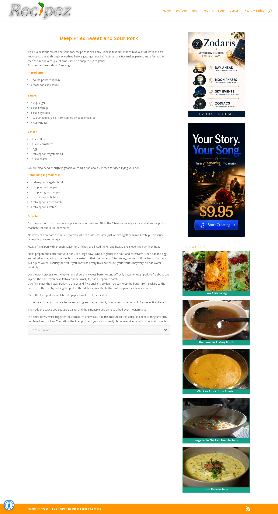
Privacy (44, 508)
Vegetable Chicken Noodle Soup (216, 440)
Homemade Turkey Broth (216, 342)
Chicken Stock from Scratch (216, 391)
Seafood (181, 10)
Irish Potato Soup (216, 489)
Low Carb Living (216, 293)
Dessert (235, 10)
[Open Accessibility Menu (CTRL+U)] (9, 505)
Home (167, 10)
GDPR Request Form (73, 508)
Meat (195, 10)
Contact (95, 508)
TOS (54, 508)
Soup (221, 10)
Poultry (208, 10)
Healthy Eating (254, 10)
